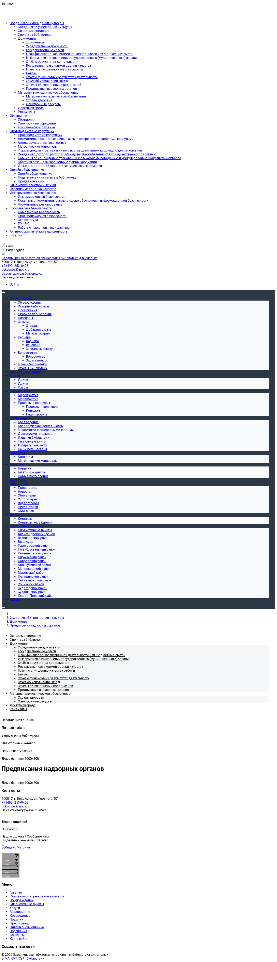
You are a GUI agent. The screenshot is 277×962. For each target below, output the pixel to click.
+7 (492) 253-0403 (15, 266)
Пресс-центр (19, 923)
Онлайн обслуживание (27, 927)
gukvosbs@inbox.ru (15, 270)
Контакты (17, 935)
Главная (16, 892)
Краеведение (20, 916)
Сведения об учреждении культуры (37, 896)
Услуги (15, 908)
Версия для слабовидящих (22, 273)
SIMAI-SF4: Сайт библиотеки (23, 958)
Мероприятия (20, 912)
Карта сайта (18, 939)
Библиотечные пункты (27, 904)
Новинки (16, 919)
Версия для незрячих (17, 277)
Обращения (18, 931)
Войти (14, 284)
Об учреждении (21, 900)
